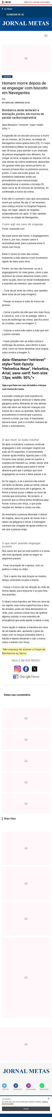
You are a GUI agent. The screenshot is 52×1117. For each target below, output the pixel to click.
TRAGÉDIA (7, 77)
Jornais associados (41, 2)
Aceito (26, 1109)
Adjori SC (28, 2)
